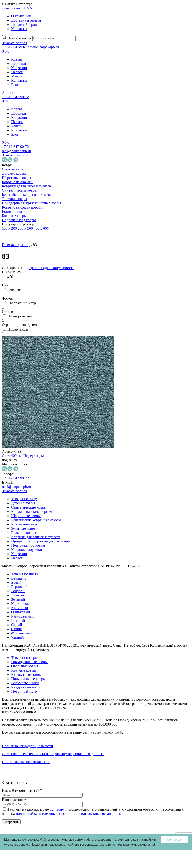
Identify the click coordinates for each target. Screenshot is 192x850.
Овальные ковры (38, 626)
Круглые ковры (37, 635)
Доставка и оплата (26, 20)
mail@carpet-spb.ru (44, 47)
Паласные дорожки (29, 711)
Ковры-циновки (15, 211)
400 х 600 (41, 228)
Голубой (36, 410)
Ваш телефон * (14, 800)
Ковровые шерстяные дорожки (29, 700)
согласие (57, 809)
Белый (35, 401)
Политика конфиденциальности (27, 746)
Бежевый (37, 397)
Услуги (16, 76)
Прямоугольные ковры (29, 662)
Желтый (36, 414)
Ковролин (19, 68)
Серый (35, 443)
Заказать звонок (14, 43)
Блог (15, 85)
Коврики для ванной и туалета (26, 186)
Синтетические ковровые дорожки (33, 671)
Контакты (19, 29)
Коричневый (40, 422)
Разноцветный (41, 435)
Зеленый (37, 418)
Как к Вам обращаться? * (22, 790)
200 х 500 (25, 228)
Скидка (44, 268)
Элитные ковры (14, 199)
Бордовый (38, 405)
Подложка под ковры (19, 220)
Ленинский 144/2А (17, 8)
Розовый (37, 439)
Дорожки (18, 64)
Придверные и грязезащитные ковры (31, 203)
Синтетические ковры (19, 190)
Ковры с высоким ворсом (22, 207)
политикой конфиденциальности (42, 813)
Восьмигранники (44, 658)
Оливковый (39, 431)
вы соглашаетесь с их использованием (108, 844)
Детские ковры (14, 173)
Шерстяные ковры (16, 178)
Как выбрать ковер (17, 751)
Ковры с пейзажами (17, 182)
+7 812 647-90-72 (15, 47)
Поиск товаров (19, 38)
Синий (35, 448)
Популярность (62, 268)
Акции (7, 93)
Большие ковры (14, 216)
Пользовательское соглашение (26, 762)
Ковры (16, 59)
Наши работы (17, 774)
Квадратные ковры (39, 643)
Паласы (17, 72)
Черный (36, 456)
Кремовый (38, 427)
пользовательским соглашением (96, 813)
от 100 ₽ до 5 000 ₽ (33, 482)
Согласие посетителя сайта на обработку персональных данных (53, 754)
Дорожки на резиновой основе (29, 685)
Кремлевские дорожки (31, 719)
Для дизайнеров (24, 25)
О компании (21, 16)
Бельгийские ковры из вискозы (27, 195)
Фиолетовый (40, 452)
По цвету (25, 390)
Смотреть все (12, 169)
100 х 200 (9, 228)
